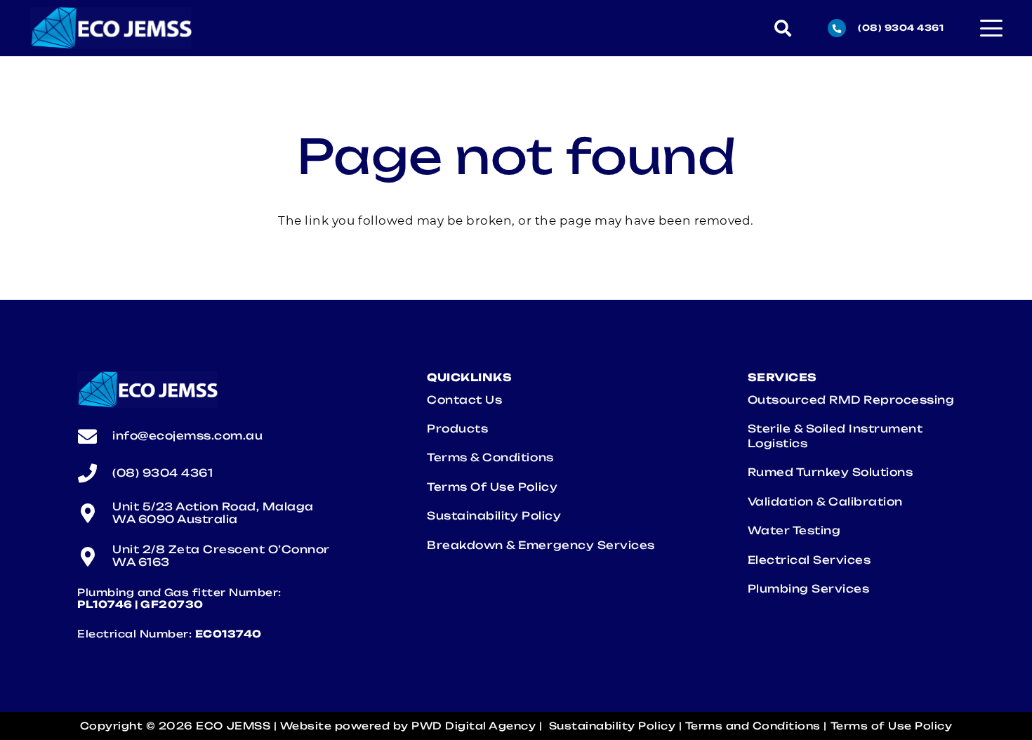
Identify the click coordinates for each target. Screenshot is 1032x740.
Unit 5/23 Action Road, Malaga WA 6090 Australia (213, 513)
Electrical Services (813, 560)
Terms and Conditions (753, 726)
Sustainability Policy (494, 515)
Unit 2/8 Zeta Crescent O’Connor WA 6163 (221, 556)
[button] (783, 28)
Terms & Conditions (490, 457)
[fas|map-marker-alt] (94, 512)
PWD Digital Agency (473, 726)
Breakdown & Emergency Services (544, 545)
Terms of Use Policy (492, 487)
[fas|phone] (94, 472)
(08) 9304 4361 (162, 473)
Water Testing (796, 530)
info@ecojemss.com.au (187, 435)
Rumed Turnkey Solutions (830, 472)
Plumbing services (812, 588)
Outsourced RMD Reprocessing (851, 400)
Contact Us (464, 400)
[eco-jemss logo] (111, 28)
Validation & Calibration (825, 501)
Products (457, 428)
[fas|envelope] (94, 436)
